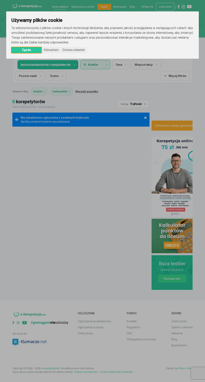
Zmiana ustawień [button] (73, 49)
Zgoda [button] (26, 49)
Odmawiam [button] (51, 49)
